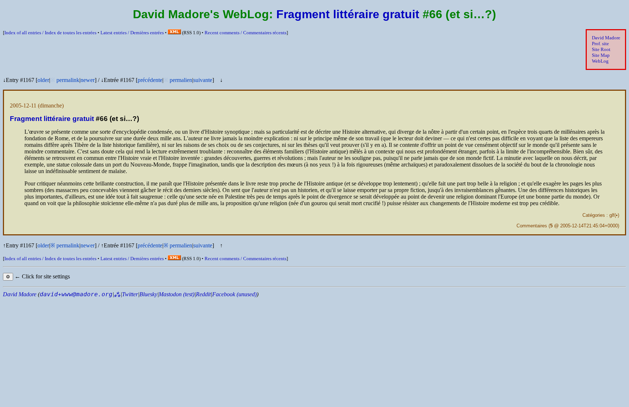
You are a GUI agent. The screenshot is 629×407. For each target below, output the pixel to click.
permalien (181, 80)
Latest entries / (132, 32)
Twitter (130, 294)
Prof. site (600, 43)
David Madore (606, 37)
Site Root (601, 49)
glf (611, 215)
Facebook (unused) (234, 294)
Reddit (203, 294)
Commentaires (532, 225)
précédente (150, 80)
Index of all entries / (50, 32)
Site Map (601, 55)
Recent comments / (245, 32)
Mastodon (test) (176, 294)
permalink (67, 80)
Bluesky (148, 294)
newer (87, 80)
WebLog (600, 61)
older (43, 80)
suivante (202, 80)
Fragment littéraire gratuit (347, 14)
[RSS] (174, 32)
